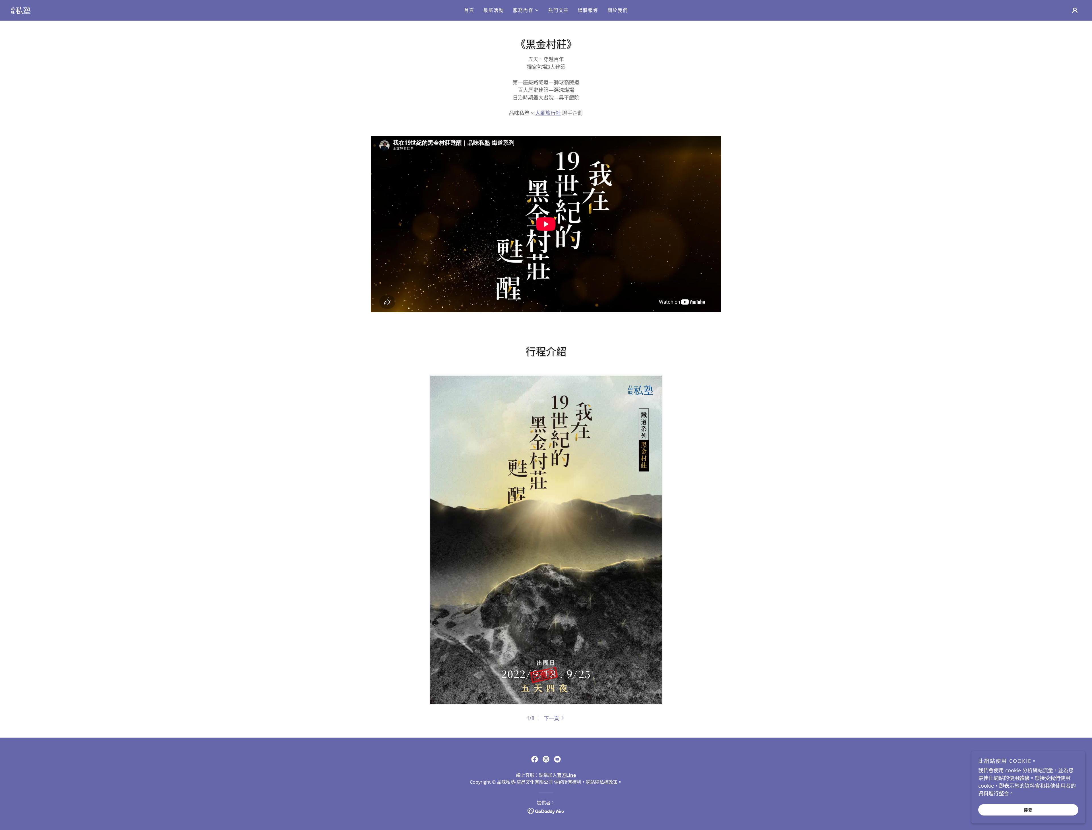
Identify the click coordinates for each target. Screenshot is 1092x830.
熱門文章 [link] (558, 10)
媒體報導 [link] (588, 10)
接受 (1028, 809)
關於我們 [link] (617, 10)
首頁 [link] (469, 10)
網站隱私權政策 (602, 782)
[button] (526, 10)
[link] (20, 9)
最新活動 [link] (493, 10)
